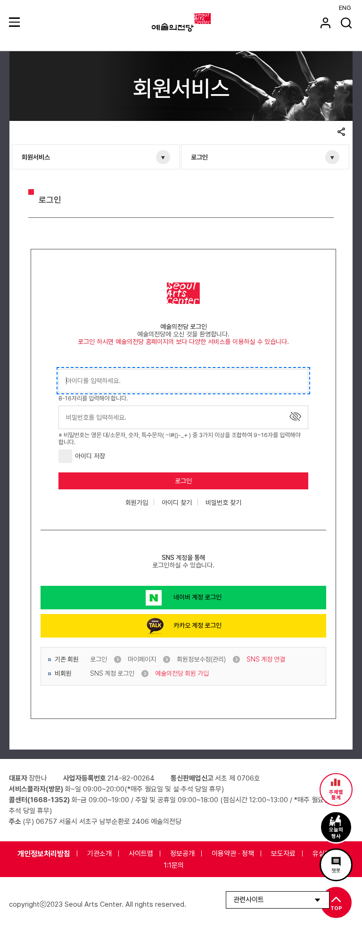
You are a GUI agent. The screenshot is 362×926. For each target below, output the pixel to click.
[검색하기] (346, 23)
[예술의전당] (193, 22)
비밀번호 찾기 (223, 502)
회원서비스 (36, 157)
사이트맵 (141, 853)
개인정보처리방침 (43, 853)
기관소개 (99, 853)
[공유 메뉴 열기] (341, 132)
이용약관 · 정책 (233, 853)
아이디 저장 (90, 456)
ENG (345, 7)
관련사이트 (248, 899)
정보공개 (182, 853)
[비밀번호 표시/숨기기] (295, 417)
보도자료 (283, 853)
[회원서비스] (325, 23)
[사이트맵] (16, 22)
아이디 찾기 (177, 502)
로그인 (199, 157)
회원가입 (136, 502)
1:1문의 (174, 865)
